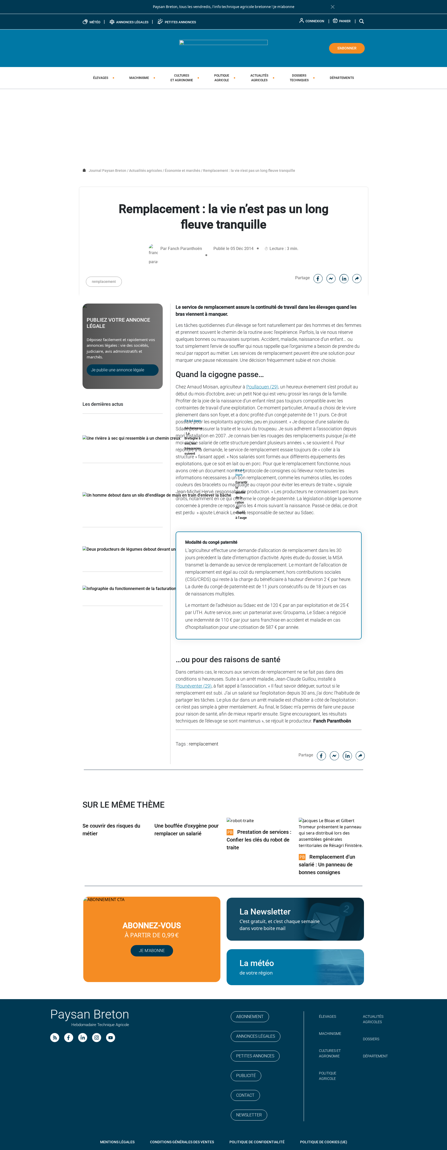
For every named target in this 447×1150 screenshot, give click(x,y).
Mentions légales (117, 1142)
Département (375, 1056)
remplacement (104, 281)
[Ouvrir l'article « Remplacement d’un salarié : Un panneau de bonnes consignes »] (332, 832)
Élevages (100, 78)
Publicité (246, 1075)
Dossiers (299, 78)
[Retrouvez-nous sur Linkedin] (82, 1037)
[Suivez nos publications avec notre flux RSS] (54, 1037)
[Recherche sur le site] (362, 21)
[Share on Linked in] (344, 277)
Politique (221, 78)
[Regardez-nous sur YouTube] (110, 1037)
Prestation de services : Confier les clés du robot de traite (259, 840)
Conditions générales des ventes (182, 1142)
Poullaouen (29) (262, 386)
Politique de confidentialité (257, 1142)
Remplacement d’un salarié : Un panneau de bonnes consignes (327, 864)
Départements (342, 78)
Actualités (259, 78)
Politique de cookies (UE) (323, 1142)
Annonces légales (255, 1036)
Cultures (181, 78)
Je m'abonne (283, 7)
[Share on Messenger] (331, 277)
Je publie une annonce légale (117, 369)
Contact (245, 1095)
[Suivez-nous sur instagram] (96, 1037)
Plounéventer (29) (194, 686)
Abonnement (250, 1016)
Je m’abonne (152, 950)
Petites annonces (255, 1055)
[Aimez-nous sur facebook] (68, 1037)
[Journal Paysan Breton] (223, 48)
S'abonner (346, 48)
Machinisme (139, 78)
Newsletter (249, 1114)
